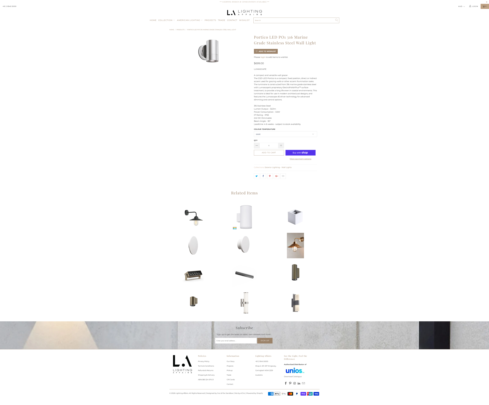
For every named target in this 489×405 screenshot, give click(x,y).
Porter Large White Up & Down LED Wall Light (244, 217)
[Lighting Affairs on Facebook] (286, 383)
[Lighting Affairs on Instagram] (295, 383)
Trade (221, 20)
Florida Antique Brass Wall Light (295, 245)
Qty (255, 140)
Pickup (230, 370)
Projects (210, 20)
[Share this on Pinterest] (270, 176)
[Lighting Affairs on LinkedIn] (299, 383)
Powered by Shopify (254, 393)
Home (153, 20)
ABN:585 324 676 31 (206, 380)
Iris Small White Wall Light (244, 245)
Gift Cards (231, 380)
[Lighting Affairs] (244, 12)
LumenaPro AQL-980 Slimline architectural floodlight (193, 274)
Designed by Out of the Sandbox (219, 393)
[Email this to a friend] (283, 176)
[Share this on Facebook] (263, 176)
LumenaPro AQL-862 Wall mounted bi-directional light (295, 274)
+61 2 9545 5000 (9, 6)
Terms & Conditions (206, 366)
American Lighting (189, 20)
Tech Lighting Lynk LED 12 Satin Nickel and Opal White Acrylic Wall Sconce (244, 303)
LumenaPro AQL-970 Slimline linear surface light (244, 274)
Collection (165, 20)
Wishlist (244, 20)
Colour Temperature (264, 129)
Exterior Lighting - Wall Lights (278, 167)
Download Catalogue (293, 376)
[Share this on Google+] (276, 176)
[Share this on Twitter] (256, 176)
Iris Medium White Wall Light (193, 245)
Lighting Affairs (181, 393)
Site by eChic (239, 393)
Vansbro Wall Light (193, 217)
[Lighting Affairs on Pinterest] (290, 383)
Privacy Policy (203, 361)
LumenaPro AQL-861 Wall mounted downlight (193, 303)
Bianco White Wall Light (295, 217)
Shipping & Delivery (206, 375)
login (263, 57)
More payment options (300, 159)
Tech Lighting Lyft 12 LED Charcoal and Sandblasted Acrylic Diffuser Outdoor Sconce (295, 303)
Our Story (230, 361)
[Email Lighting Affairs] (303, 383)
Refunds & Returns (205, 370)
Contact (232, 20)
